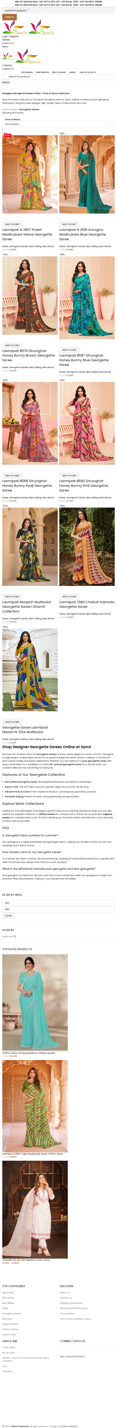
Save (9, 135)
